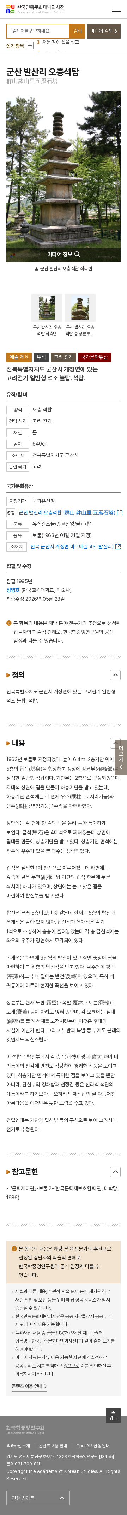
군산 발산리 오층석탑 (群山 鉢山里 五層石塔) (67, 512)
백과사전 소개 (18, 1445)
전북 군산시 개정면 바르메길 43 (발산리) (72, 546)
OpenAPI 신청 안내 (92, 1445)
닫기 (115, 675)
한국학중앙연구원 (25, 1429)
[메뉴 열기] (116, 9)
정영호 (13, 590)
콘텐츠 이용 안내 (27, 1386)
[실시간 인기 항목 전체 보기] (30, 45)
